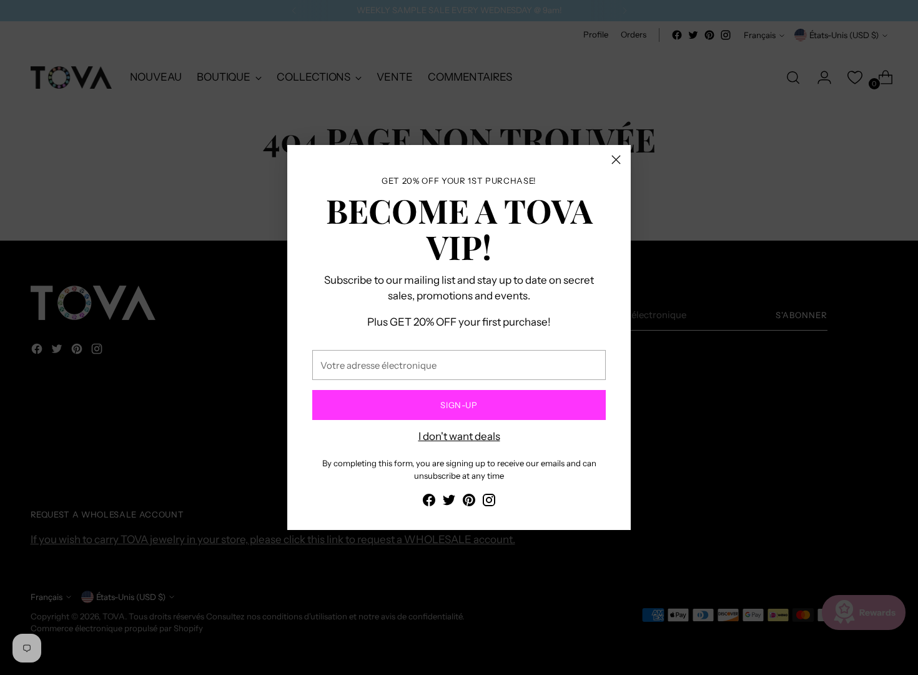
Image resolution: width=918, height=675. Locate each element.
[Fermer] (616, 159)
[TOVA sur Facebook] (429, 502)
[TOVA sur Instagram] (488, 502)
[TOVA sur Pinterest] (468, 502)
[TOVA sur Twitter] (449, 502)
